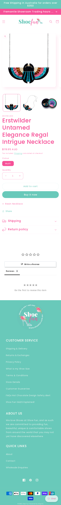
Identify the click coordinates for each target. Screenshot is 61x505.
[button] (3, 21)
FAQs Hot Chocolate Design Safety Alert (28, 395)
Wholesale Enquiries (17, 467)
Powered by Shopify (36, 504)
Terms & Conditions (17, 375)
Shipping (18, 153)
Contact (10, 460)
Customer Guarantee (18, 388)
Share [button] (9, 211)
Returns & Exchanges (17, 355)
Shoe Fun (26, 504)
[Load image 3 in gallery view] (49, 103)
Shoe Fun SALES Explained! (20, 402)
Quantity (6, 170)
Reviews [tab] (10, 271)
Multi (8, 163)
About (9, 454)
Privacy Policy (13, 361)
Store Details (13, 382)
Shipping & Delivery (16, 348)
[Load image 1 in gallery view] (11, 103)
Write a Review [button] (32, 264)
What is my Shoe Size (18, 368)
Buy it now (30, 194)
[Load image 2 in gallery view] (30, 103)
